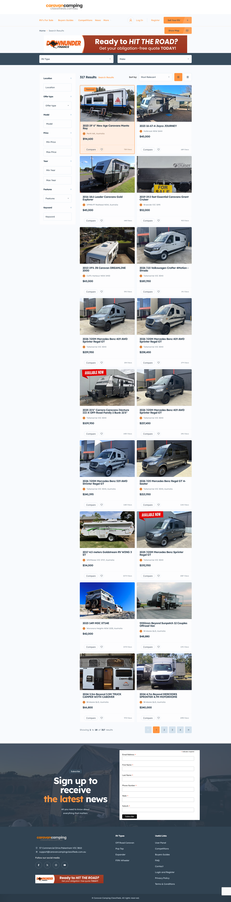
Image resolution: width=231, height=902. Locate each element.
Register (155, 20)
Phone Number (129, 785)
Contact (159, 866)
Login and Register (164, 872)
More (106, 20)
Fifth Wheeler (122, 860)
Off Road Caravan (125, 842)
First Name (127, 765)
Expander (120, 854)
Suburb (126, 806)
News (98, 20)
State (125, 796)
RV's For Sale (46, 20)
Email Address (129, 754)
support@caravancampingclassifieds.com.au (62, 851)
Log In (139, 20)
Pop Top (120, 848)
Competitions (85, 20)
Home (42, 30)
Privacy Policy (162, 878)
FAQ (157, 860)
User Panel (160, 842)
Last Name (127, 775)
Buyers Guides (65, 20)
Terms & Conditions (165, 884)
